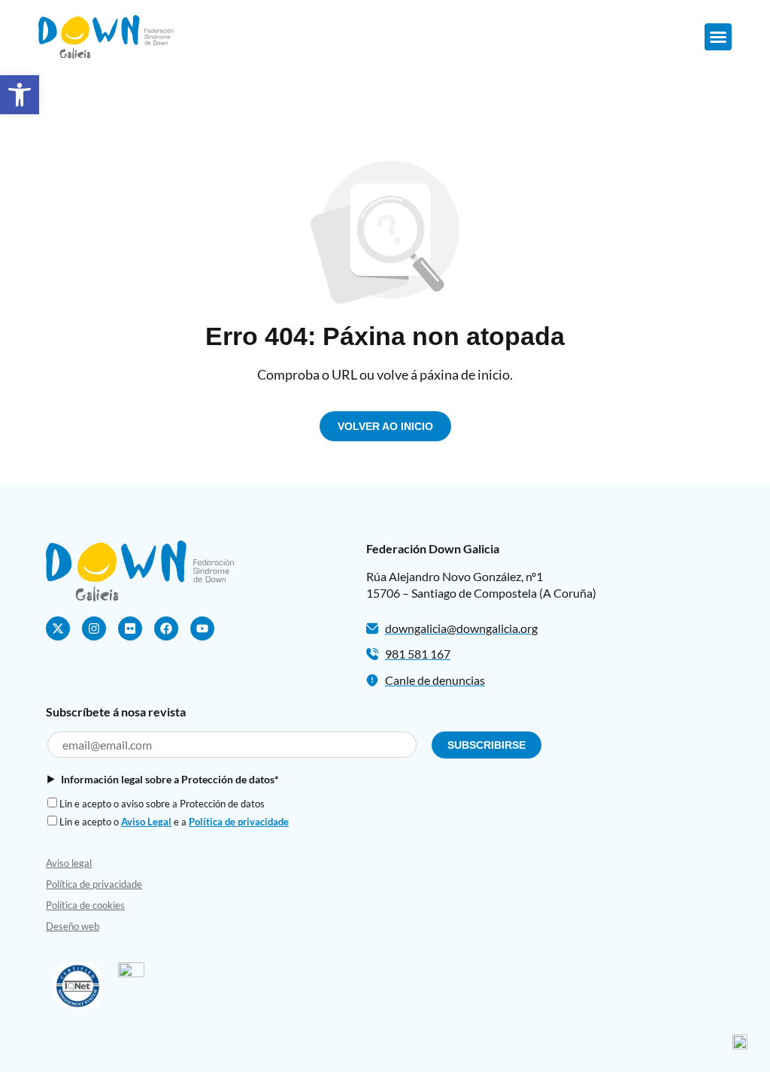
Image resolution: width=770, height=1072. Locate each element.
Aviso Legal (146, 822)
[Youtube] (202, 628)
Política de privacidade (239, 822)
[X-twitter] (58, 628)
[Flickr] (130, 628)
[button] (19, 94)
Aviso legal (69, 863)
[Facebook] (166, 628)
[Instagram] (94, 628)
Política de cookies (85, 905)
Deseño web (72, 926)
